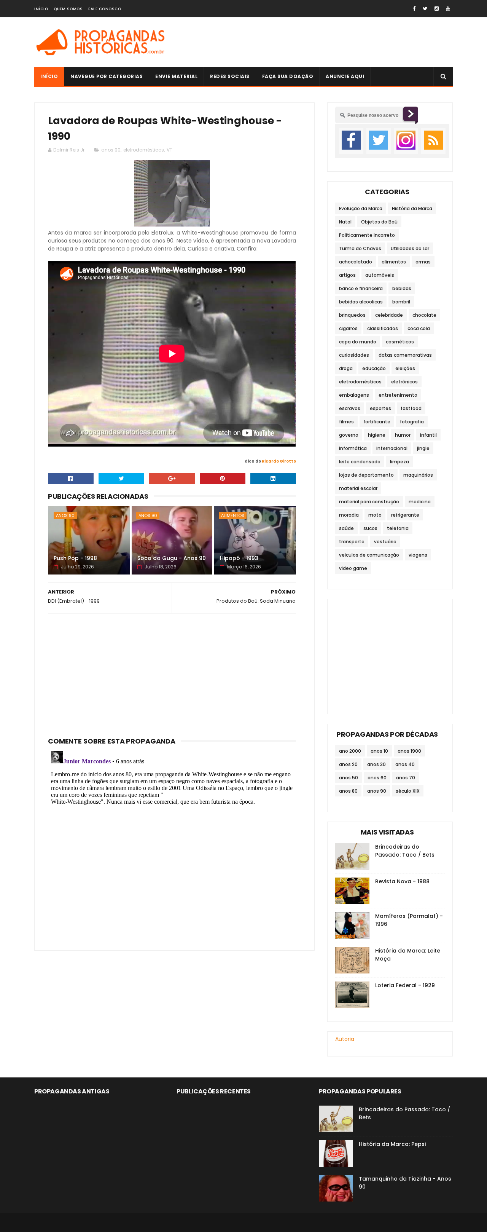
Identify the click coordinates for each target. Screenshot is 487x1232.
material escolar (358, 488)
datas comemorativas (405, 355)
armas (423, 262)
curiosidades (354, 355)
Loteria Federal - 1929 (405, 985)
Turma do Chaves (360, 248)
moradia (349, 515)
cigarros (348, 328)
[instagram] (436, 8)
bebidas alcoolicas (361, 301)
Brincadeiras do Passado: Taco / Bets (404, 851)
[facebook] (414, 8)
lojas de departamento (366, 475)
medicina (420, 501)
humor (403, 435)
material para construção (369, 501)
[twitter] (425, 8)
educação (374, 368)
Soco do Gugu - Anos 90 (171, 558)
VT (169, 150)
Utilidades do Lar (410, 248)
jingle (423, 448)
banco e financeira (361, 288)
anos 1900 (409, 751)
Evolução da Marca (360, 208)
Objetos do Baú (379, 222)
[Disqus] (172, 843)
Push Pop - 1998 (75, 558)
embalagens (354, 395)
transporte (351, 541)
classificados (382, 328)
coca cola (418, 328)
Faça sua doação (288, 76)
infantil (428, 435)
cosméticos (400, 341)
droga (346, 368)
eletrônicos (404, 381)
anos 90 (111, 150)
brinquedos (352, 315)
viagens (418, 555)
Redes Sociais (230, 76)
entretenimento (398, 395)
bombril (401, 301)
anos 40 (405, 764)
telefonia (398, 528)
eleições (405, 368)
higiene (376, 435)
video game (353, 568)
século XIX (408, 791)
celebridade (389, 315)
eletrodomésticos (143, 150)
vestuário (385, 541)
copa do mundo (357, 341)
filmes (346, 421)
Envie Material (176, 76)
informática (353, 448)
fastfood (411, 408)
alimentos (232, 515)
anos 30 (376, 764)
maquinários (418, 475)
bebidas (401, 288)
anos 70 (405, 777)
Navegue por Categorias (106, 76)
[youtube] (448, 8)
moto (375, 515)
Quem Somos (68, 9)
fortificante (376, 421)
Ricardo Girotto (279, 461)
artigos (347, 275)
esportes (380, 408)
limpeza (399, 461)
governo (348, 435)
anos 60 (377, 777)
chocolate (424, 315)
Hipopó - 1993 (239, 558)
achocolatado (355, 262)
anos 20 (348, 764)
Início (41, 9)
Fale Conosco (104, 9)
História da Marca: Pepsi (392, 1144)
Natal (345, 222)
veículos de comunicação (369, 555)
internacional (391, 448)
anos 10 (379, 751)
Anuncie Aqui (345, 76)
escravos (349, 408)
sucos (370, 528)
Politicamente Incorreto (367, 235)
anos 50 (348, 777)
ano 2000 (350, 751)
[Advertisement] (314, 42)
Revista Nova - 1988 (402, 881)
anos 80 (348, 791)
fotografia (412, 421)
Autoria (344, 1039)
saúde (346, 528)
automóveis (379, 275)
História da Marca (412, 208)
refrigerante (405, 515)
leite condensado (359, 461)
